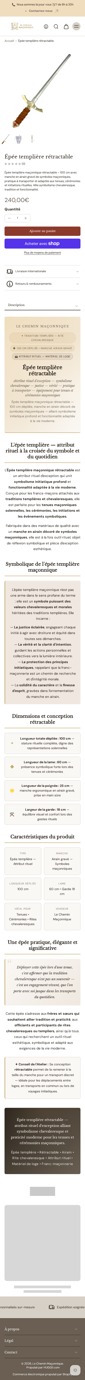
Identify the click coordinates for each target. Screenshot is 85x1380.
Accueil (9, 41)
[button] (42, 231)
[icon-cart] (66, 26)
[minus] (9, 218)
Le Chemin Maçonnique (47, 1363)
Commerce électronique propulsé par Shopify (42, 1374)
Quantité (12, 209)
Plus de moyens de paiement (42, 252)
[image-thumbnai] (5, 139)
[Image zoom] (42, 88)
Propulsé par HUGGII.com (43, 1367)
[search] (56, 26)
